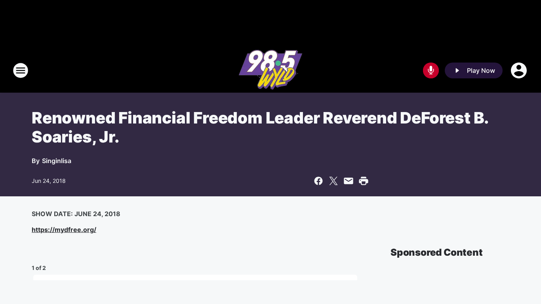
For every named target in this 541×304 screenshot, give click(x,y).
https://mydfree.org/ (64, 230)
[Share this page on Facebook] (318, 180)
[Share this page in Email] (348, 180)
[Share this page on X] (333, 180)
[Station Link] (270, 70)
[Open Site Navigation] (21, 70)
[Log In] (519, 70)
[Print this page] (363, 180)
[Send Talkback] (431, 70)
